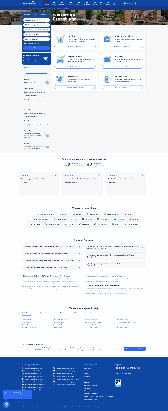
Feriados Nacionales (90, 371)
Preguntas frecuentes (90, 385)
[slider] (25, 73)
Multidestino (44, 14)
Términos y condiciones (91, 393)
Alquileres (87, 376)
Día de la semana (29, 100)
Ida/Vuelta (27, 14)
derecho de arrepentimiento (39, 348)
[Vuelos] (29, 3)
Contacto (87, 388)
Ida (35, 14)
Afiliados (86, 373)
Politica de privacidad (90, 391)
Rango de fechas (31, 95)
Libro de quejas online (90, 399)
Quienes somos (88, 368)
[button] (135, 3)
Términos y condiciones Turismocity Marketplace (98, 396)
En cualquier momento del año (35, 92)
